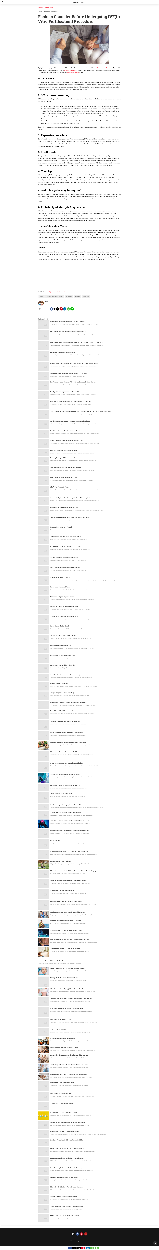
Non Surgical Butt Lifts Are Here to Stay (62, 890)
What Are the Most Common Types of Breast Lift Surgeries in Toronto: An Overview (76, 342)
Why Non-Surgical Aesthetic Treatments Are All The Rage (68, 373)
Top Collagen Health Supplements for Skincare (65, 785)
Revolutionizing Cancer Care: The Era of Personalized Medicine (70, 421)
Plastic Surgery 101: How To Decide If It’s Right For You (67, 968)
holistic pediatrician (70, 70)
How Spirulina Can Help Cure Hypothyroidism (64, 1131)
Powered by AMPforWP (79, 1243)
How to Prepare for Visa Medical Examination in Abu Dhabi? (69, 1065)
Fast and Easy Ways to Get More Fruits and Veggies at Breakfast (70, 517)
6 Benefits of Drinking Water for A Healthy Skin (65, 721)
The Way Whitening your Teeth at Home (62, 655)
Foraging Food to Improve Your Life (61, 527)
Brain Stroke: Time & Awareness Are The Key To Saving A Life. (70, 821)
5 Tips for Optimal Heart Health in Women (63, 1197)
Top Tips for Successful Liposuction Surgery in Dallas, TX (68, 331)
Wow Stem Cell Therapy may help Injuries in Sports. (66, 675)
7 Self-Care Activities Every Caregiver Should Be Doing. (67, 912)
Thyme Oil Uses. (55, 840)
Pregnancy (77, 296)
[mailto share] (57, 309)
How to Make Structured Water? (60, 587)
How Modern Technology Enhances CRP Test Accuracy (67, 321)
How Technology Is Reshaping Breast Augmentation (66, 805)
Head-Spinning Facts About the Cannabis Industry (66, 1168)
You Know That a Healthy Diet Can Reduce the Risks (66, 1140)
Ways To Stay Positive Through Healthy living (64, 1215)
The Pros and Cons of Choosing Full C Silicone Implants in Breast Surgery (73, 382)
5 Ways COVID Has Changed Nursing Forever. (64, 606)
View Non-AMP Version (85, 1241)
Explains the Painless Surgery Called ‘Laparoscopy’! (66, 732)
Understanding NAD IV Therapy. (60, 577)
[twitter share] (54, 309)
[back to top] (155, 1243)
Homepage (40, 7)
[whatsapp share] (68, 309)
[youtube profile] (86, 1234)
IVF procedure (54, 89)
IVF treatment (69, 296)
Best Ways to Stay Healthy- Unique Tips (62, 665)
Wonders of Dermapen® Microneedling (62, 352)
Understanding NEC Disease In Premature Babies (65, 537)
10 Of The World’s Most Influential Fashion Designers (66, 1008)
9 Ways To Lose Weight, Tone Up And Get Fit (64, 1177)
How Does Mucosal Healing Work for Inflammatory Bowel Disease (71, 999)
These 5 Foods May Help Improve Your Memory (65, 711)
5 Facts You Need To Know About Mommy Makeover (66, 1187)
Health (41, 296)
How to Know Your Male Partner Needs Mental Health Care (68, 702)
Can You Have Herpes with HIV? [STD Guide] (64, 558)
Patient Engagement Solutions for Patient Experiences (67, 1148)
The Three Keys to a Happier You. (60, 645)
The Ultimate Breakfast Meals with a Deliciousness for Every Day (70, 401)
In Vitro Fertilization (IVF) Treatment (54, 296)
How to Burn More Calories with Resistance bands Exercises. (69, 851)
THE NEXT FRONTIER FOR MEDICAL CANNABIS (65, 546)
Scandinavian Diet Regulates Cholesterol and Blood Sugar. (68, 742)
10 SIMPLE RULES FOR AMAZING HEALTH (63, 1112)
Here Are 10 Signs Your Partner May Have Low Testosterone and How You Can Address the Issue (80, 411)
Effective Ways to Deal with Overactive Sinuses (65, 948)
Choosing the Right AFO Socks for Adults (63, 458)
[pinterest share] (61, 309)
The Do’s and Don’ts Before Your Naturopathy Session (67, 431)
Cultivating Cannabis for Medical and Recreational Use (67, 1158)
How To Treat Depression (58, 1029)
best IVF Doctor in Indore (102, 68)
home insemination (73, 72)
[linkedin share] (64, 309)
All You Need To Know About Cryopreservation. (65, 774)
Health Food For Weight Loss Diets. (61, 794)
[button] (70, 1248)
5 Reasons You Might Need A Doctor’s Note (52, 961)
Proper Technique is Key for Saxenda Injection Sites (66, 440)
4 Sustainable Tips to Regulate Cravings (62, 597)
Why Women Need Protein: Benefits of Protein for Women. (68, 880)
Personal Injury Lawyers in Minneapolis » (55, 292)
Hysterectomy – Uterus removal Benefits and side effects (68, 1122)
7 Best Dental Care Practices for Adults (62, 1082)
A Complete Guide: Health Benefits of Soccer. (64, 978)
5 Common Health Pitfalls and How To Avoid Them (66, 930)
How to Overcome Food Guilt (59, 683)
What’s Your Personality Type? (59, 487)
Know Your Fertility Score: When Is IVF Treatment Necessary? (69, 830)
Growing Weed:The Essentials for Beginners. (64, 616)
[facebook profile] (77, 1234)
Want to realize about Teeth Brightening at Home (65, 468)
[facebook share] (51, 309)
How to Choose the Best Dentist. (60, 626)
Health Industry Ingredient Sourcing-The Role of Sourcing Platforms (71, 498)
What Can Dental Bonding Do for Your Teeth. (64, 477)
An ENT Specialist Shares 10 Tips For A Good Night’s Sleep (68, 1074)
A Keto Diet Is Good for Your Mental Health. (63, 752)
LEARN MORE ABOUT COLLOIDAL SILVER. (63, 636)
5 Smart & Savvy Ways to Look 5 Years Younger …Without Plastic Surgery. (73, 871)
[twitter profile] (73, 1234)
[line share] (72, 309)
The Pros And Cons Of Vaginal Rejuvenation (64, 507)
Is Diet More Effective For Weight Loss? (62, 1038)
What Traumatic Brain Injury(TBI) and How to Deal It (66, 989)
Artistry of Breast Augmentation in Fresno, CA (64, 392)
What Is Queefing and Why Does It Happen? (63, 450)
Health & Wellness (49, 7)
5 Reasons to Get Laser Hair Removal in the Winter (66, 901)
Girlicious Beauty (79, 2)
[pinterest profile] (81, 1234)
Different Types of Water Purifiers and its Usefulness (66, 1206)
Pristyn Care (86, 296)
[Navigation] (2, 2)
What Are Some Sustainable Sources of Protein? (65, 567)
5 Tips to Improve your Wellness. (60, 861)
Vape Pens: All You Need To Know (60, 1019)
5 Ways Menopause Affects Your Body (62, 693)
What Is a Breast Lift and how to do (61, 1093)
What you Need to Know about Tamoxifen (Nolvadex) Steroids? (69, 939)
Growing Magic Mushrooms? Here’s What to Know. (66, 812)
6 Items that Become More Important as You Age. (65, 920)
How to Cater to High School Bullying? (62, 1103)
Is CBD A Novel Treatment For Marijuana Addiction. (66, 763)
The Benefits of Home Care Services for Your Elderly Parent (69, 1055)
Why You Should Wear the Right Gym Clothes (64, 1047)
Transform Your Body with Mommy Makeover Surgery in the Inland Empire (74, 363)
